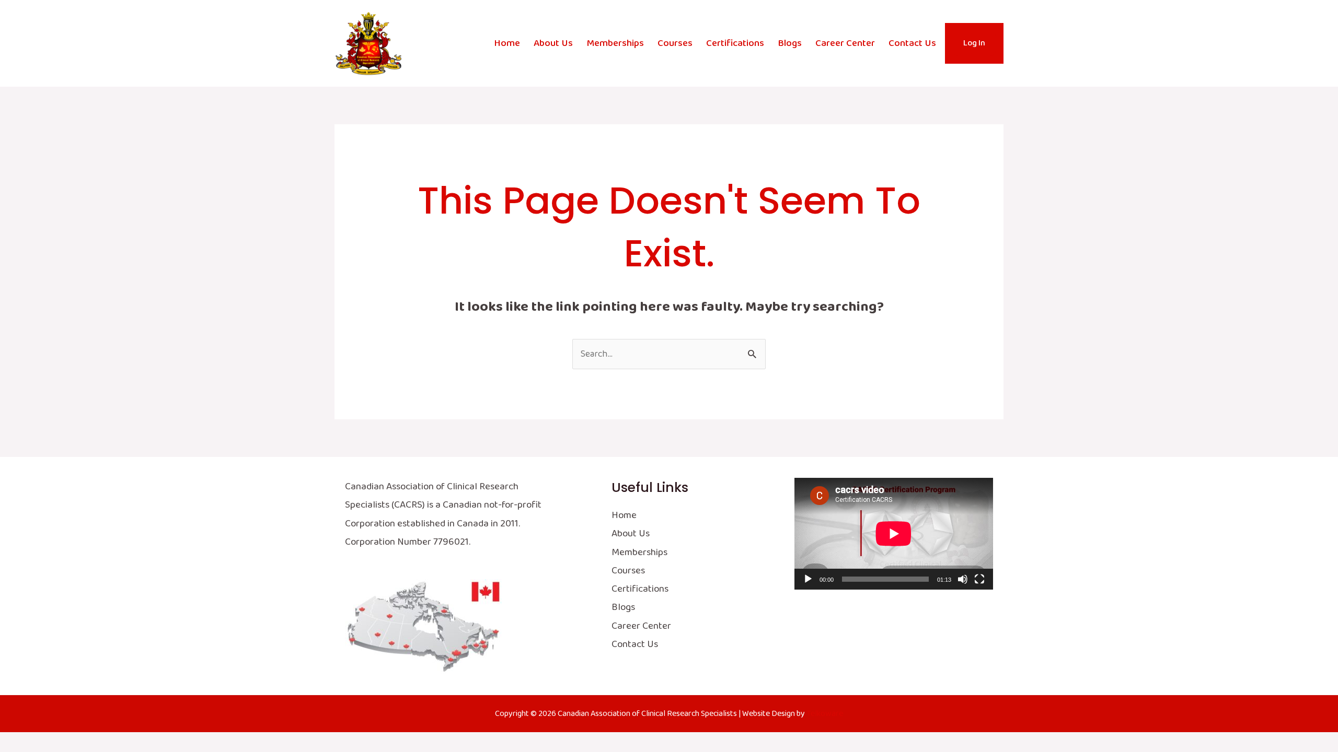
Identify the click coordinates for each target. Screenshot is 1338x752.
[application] (893, 534)
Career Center (845, 43)
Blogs (790, 43)
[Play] (808, 579)
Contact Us (912, 43)
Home (507, 43)
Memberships (615, 43)
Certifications (735, 43)
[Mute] (963, 579)
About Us (553, 43)
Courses (675, 43)
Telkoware (824, 713)
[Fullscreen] (979, 579)
